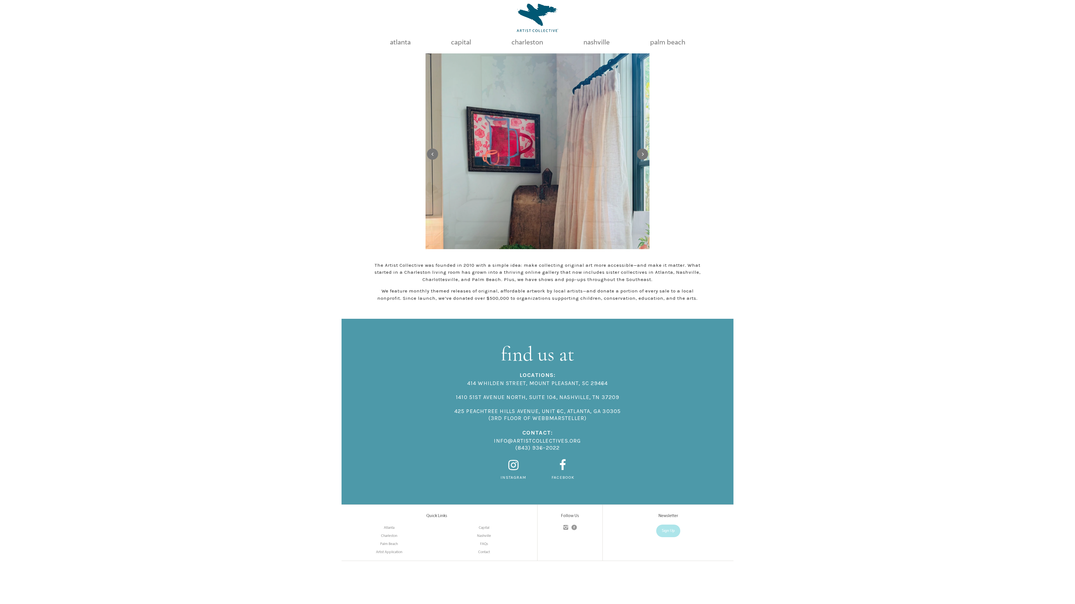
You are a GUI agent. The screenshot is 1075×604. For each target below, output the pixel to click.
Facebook (562, 477)
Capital (484, 528)
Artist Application (389, 552)
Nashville (484, 536)
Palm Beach (389, 544)
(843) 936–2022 (537, 448)
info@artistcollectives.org (537, 441)
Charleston (389, 536)
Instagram (513, 477)
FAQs (484, 544)
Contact (484, 552)
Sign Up (668, 531)
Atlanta (389, 528)
